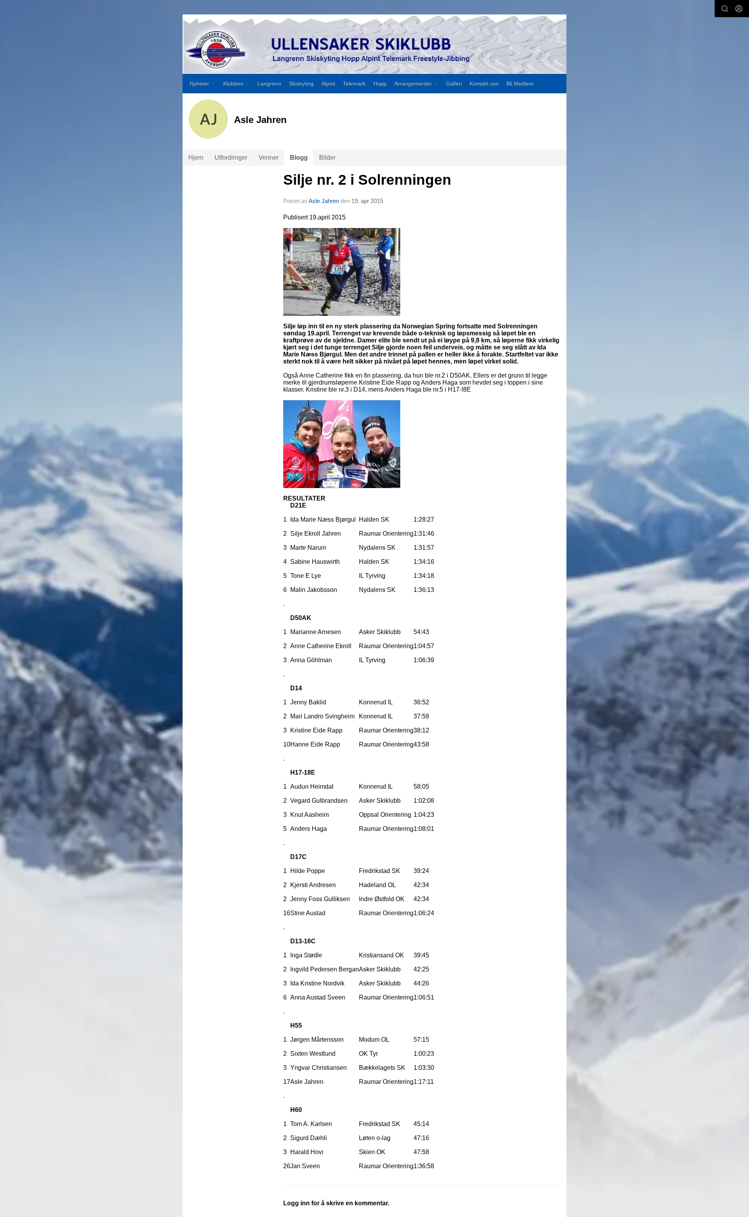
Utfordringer (231, 157)
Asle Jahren (324, 201)
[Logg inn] (739, 9)
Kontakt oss (484, 83)
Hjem (195, 157)
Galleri (454, 83)
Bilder (327, 157)
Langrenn (269, 83)
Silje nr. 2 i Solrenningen (367, 180)
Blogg (299, 157)
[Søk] (725, 9)
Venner (269, 157)
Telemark (354, 83)
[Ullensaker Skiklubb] (374, 44)
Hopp (380, 83)
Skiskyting (301, 83)
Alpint (328, 83)
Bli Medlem (520, 83)
